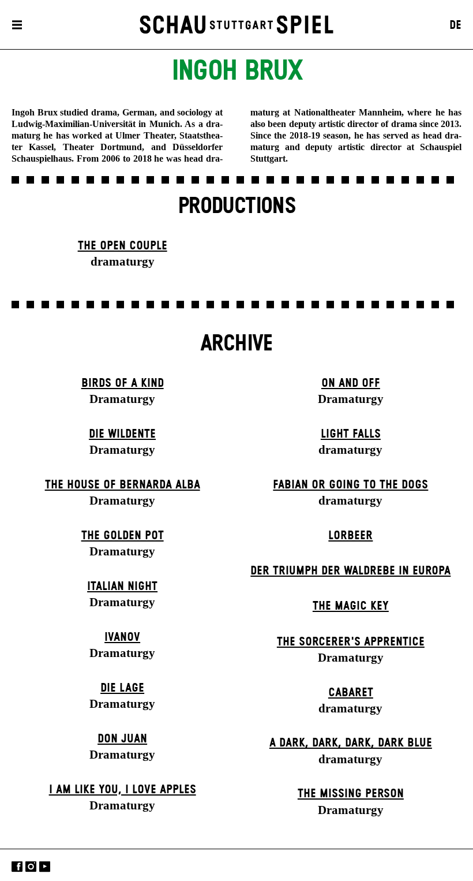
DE (455, 25)
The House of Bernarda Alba (122, 485)
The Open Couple (122, 246)
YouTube (44, 866)
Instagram (30, 866)
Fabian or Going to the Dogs (350, 485)
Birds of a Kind (122, 383)
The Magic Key (351, 606)
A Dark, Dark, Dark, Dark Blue (350, 743)
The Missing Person (351, 793)
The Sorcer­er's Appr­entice (351, 642)
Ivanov (122, 637)
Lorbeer (350, 535)
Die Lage (122, 688)
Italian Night (122, 586)
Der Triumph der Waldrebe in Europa (350, 571)
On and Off (350, 383)
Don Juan (122, 739)
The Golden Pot (122, 535)
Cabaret (350, 692)
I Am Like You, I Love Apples (122, 789)
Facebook (17, 866)
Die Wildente (122, 434)
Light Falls (351, 434)
